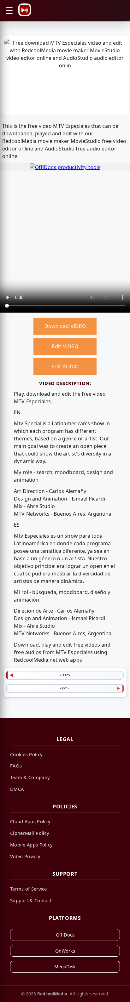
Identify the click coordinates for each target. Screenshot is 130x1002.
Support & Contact (30, 900)
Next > (64, 688)
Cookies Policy (26, 754)
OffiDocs (65, 935)
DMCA (17, 789)
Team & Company (30, 777)
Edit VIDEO (65, 346)
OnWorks (65, 951)
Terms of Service (28, 889)
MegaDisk (65, 967)
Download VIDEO (65, 326)
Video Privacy (25, 856)
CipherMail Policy (29, 833)
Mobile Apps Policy (31, 844)
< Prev (65, 675)
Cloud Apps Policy (30, 821)
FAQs (16, 765)
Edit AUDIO (65, 366)
